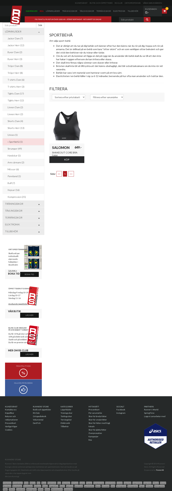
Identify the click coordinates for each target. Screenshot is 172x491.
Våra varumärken (152, 3)
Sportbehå (79, 486)
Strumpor (105, 486)
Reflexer (37, 486)
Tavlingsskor (121, 486)
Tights (141, 486)
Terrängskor (103, 11)
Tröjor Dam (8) (15, 66)
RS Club (118, 3)
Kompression (99, 483)
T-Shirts (12, 489)
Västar (47, 489)
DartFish (37, 423)
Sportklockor (89, 486)
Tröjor (5, 489)
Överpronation (95, 433)
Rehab (45, 486)
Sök (40, 25)
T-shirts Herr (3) (16, 86)
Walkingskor (31, 489)
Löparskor (147, 483)
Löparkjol (127, 483)
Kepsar (89, 483)
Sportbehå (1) (16, 141)
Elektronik (119, 11)
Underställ (20, 489)
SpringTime (149, 413)
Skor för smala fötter (98, 419)
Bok (38, 483)
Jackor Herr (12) (16, 45)
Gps (59, 483)
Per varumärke (95, 413)
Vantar (40, 489)
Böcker (32, 483)
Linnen (119, 483)
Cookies (8, 429)
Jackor (82, 483)
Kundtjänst (81, 3)
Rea (42, 11)
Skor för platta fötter (97, 429)
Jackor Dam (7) (15, 38)
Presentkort (10, 423)
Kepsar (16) (13, 190)
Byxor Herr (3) (15, 59)
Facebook (120, 409)
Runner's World (151, 409)
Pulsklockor (28, 486)
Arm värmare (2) (16, 162)
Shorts (62, 486)
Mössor (156, 483)
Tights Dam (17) (16, 93)
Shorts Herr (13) (16, 128)
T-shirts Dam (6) (16, 79)
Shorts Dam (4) (15, 121)
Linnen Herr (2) (15, 114)
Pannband (7, 486)
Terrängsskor (133, 486)
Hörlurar (75, 483)
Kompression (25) (17, 196)
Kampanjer (31, 11)
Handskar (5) (14, 155)
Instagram (120, 413)
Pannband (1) (14, 176)
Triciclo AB (160, 470)
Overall (163, 483)
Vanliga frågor (11, 426)
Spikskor (69, 486)
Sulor (113, 486)
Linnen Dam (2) (15, 107)
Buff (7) (11, 183)
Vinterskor (68, 489)
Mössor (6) (13, 169)
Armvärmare (18, 483)
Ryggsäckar (53, 486)
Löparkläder (53, 11)
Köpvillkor (9, 413)
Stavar (98, 486)
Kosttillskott (110, 483)
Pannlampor (17, 486)
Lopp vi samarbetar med (154, 416)
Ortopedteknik (133, 3)
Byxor (44, 483)
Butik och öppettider (101, 3)
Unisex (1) (13, 134)
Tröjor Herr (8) (15, 72)
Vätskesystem (56, 489)
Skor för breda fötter (98, 416)
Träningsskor (69, 11)
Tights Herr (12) (16, 100)
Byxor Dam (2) (15, 52)
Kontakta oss (11, 409)
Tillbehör (133, 11)
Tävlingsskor (87, 11)
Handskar (66, 483)
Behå (26, 483)
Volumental (38, 419)
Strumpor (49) (15, 148)
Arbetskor (7, 483)
